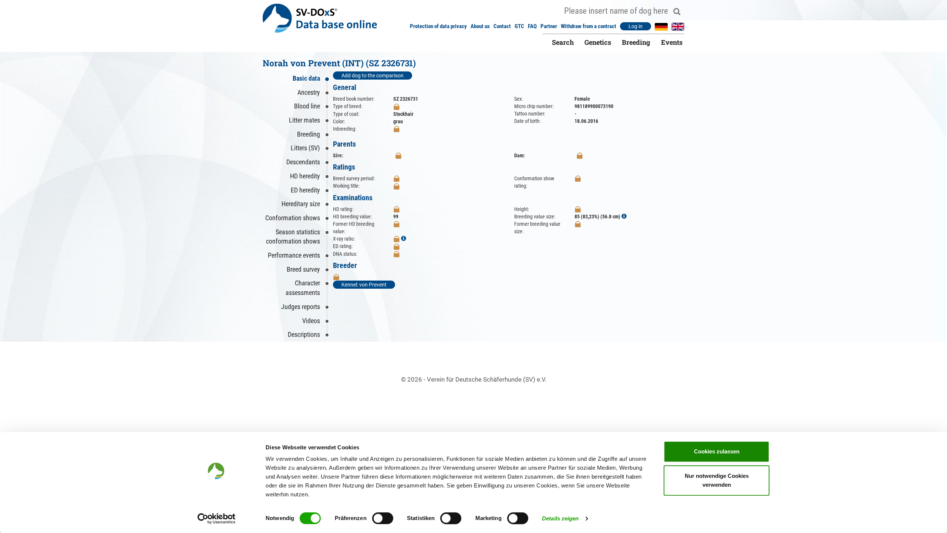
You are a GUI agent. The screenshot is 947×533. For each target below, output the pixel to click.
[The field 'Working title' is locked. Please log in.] (396, 186)
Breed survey (303, 269)
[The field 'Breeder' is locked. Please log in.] (336, 277)
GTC (519, 26)
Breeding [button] (636, 42)
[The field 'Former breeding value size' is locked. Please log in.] (577, 224)
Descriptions (304, 334)
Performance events (294, 255)
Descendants (303, 162)
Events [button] (672, 42)
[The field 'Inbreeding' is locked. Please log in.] (396, 129)
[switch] (382, 518)
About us (480, 26)
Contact (502, 26)
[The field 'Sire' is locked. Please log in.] (398, 155)
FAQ (532, 26)
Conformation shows (292, 218)
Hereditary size (301, 204)
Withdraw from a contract (588, 26)
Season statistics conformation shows (293, 236)
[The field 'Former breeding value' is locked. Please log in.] (396, 224)
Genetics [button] (597, 42)
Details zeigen (560, 518)
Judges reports (300, 307)
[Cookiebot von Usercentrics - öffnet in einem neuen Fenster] (216, 518)
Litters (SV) (305, 148)
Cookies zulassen (716, 451)
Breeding (308, 134)
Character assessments (303, 287)
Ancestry (308, 92)
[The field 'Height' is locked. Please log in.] (577, 209)
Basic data (306, 78)
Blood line (307, 106)
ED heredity (305, 190)
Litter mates (304, 120)
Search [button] (563, 42)
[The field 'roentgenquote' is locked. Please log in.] (396, 239)
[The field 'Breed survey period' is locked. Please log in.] (396, 178)
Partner (548, 26)
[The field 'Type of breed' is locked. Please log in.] (396, 106)
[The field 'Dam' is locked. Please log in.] (579, 155)
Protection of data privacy (438, 26)
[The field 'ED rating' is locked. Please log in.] (396, 246)
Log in (635, 26)
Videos (311, 321)
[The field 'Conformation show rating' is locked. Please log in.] (577, 178)
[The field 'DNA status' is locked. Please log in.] (396, 254)
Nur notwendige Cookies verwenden (717, 480)
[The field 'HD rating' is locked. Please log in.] (396, 209)
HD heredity (305, 176)
